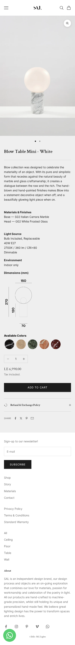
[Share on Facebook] (15, 418)
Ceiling (8, 539)
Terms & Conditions (16, 515)
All (5, 533)
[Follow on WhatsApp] (48, 627)
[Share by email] (32, 418)
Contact (9, 497)
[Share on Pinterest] (26, 418)
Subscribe (18, 464)
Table (7, 553)
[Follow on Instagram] (16, 627)
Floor (7, 546)
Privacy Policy (13, 508)
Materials (10, 491)
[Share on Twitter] (21, 418)
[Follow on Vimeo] (37, 627)
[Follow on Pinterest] (27, 627)
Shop (7, 477)
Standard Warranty (16, 522)
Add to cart (37, 387)
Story (7, 484)
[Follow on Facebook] (6, 627)
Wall (6, 559)
